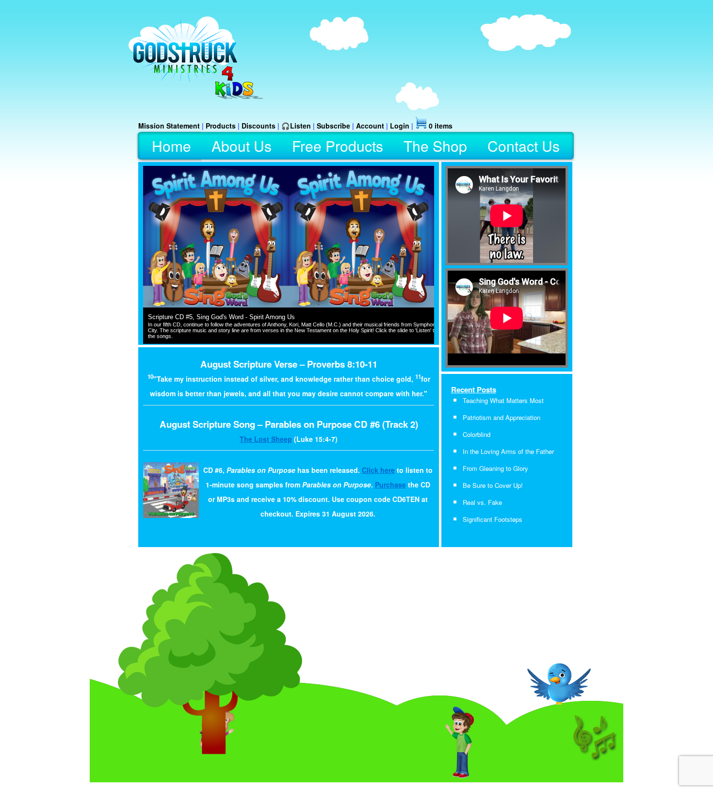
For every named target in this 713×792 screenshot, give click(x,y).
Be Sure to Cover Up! (493, 485)
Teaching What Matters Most (503, 400)
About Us (241, 145)
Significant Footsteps (492, 519)
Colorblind (476, 434)
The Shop (435, 145)
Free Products (337, 145)
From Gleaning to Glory (495, 468)
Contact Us (523, 145)
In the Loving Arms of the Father (508, 451)
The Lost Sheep (266, 439)
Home (171, 145)
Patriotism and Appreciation (501, 417)
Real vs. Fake (482, 502)
